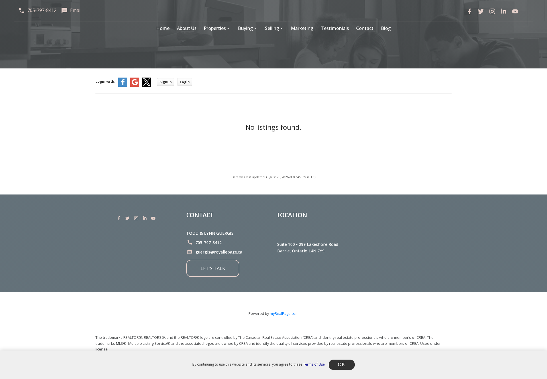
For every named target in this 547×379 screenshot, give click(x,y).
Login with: (105, 81)
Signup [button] (166, 82)
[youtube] (515, 11)
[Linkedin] (146, 218)
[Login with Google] (134, 85)
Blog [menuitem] (386, 28)
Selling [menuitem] (272, 28)
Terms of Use (314, 364)
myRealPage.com (284, 313)
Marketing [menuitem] (302, 28)
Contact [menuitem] (364, 28)
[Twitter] (480, 11)
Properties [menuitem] (215, 28)
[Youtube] (154, 218)
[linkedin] (503, 11)
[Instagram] (137, 218)
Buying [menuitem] (245, 28)
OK (341, 364)
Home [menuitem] (163, 28)
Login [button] (185, 82)
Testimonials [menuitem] (335, 28)
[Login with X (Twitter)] (146, 85)
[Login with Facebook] (122, 85)
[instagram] (492, 11)
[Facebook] (469, 11)
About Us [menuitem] (187, 28)
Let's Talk (213, 268)
